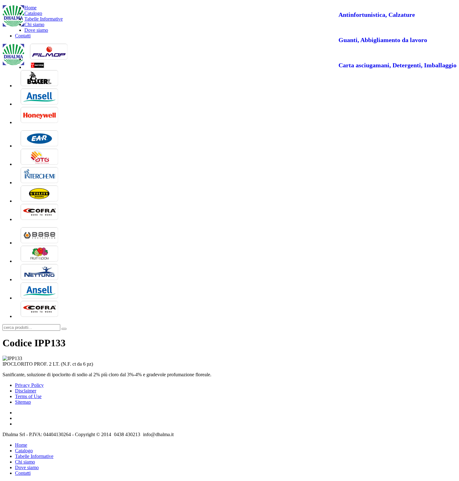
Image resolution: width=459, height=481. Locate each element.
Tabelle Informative (43, 19)
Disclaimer (25, 390)
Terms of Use (28, 396)
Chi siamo (34, 24)
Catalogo (33, 13)
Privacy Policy (29, 385)
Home (30, 7)
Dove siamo (36, 30)
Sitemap (23, 402)
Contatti (23, 35)
